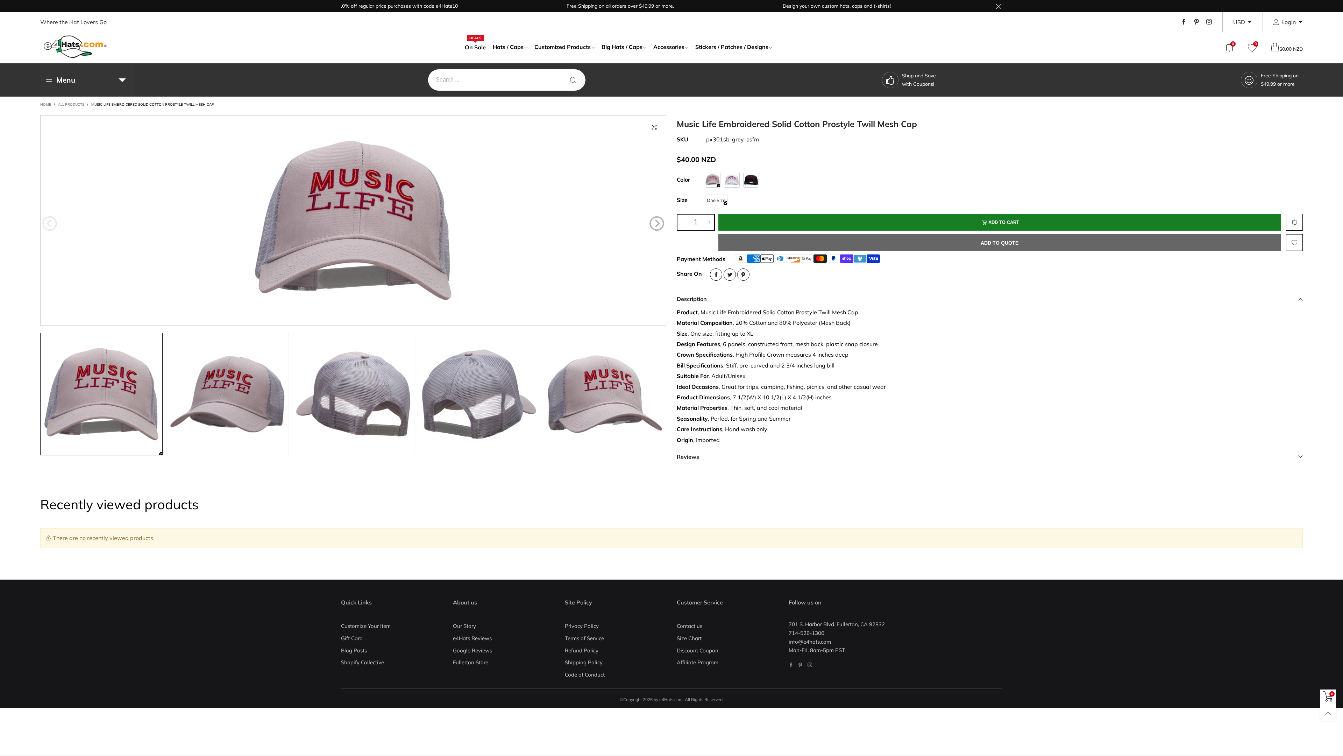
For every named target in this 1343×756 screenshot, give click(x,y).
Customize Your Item (366, 626)
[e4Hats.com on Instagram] (810, 665)
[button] (50, 223)
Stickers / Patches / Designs (731, 46)
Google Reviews (472, 650)
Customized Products (562, 46)
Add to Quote (999, 243)
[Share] (716, 274)
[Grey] (712, 180)
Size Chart (689, 638)
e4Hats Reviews (472, 638)
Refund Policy (581, 650)
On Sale (475, 47)
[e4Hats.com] (75, 46)
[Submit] (573, 80)
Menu (65, 79)
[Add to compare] (1294, 222)
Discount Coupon (697, 650)
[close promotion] (998, 6)
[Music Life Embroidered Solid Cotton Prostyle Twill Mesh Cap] (353, 220)
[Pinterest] (1196, 22)
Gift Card (352, 638)
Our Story (464, 626)
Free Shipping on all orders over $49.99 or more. (588, 6)
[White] (732, 180)
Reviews (688, 456)
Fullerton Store (470, 662)
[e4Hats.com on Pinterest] (800, 665)
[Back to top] (1328, 713)
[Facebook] (1184, 22)
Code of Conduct (585, 674)
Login (1288, 22)
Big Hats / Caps (622, 46)
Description (692, 298)
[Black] (751, 180)
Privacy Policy (582, 626)
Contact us (689, 626)
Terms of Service (584, 638)
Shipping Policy (584, 662)
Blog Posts (354, 650)
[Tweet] (730, 274)
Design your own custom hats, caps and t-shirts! (805, 6)
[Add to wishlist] (1294, 242)
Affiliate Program (697, 662)
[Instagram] (1209, 22)
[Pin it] (743, 274)
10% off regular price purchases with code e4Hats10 (367, 6)
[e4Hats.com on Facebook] (791, 665)
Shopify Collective (362, 662)
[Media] (654, 127)
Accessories (668, 46)
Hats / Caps (508, 46)
